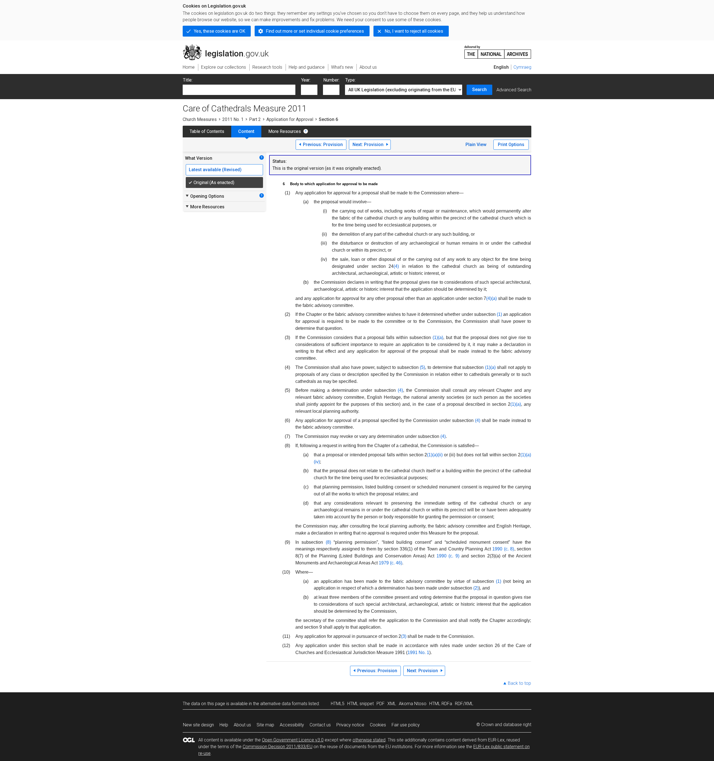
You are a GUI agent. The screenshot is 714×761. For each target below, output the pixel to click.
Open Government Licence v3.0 (293, 740)
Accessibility (292, 724)
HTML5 (337, 703)
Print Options (511, 144)
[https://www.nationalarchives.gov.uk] (497, 49)
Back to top (519, 683)
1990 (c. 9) (447, 556)
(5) (422, 367)
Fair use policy (406, 724)
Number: (331, 80)
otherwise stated (369, 740)
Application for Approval (289, 119)
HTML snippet (360, 703)
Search (479, 89)
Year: (305, 80)
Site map (265, 724)
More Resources (284, 131)
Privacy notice (350, 724)
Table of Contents (207, 131)
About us (242, 724)
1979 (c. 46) (390, 562)
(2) (476, 588)
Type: (350, 80)
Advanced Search (513, 89)
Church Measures (200, 119)
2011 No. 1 (232, 119)
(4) (396, 266)
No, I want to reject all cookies (414, 31)
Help (223, 724)
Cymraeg (522, 67)
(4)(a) (491, 298)
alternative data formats (283, 703)
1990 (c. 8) (503, 549)
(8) (328, 542)
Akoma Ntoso (412, 703)
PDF (381, 703)
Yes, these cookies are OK (219, 31)
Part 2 (255, 119)
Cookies (378, 724)
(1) (499, 314)
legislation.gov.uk (228, 46)
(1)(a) (438, 337)
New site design (198, 724)
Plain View (475, 144)
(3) (403, 636)
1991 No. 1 (418, 652)
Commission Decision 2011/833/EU (277, 746)
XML (391, 703)
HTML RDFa (440, 703)
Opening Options (204, 196)
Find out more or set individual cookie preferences (315, 31)
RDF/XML (464, 703)
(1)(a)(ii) (435, 454)
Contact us (320, 724)
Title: (187, 80)
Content (246, 131)
